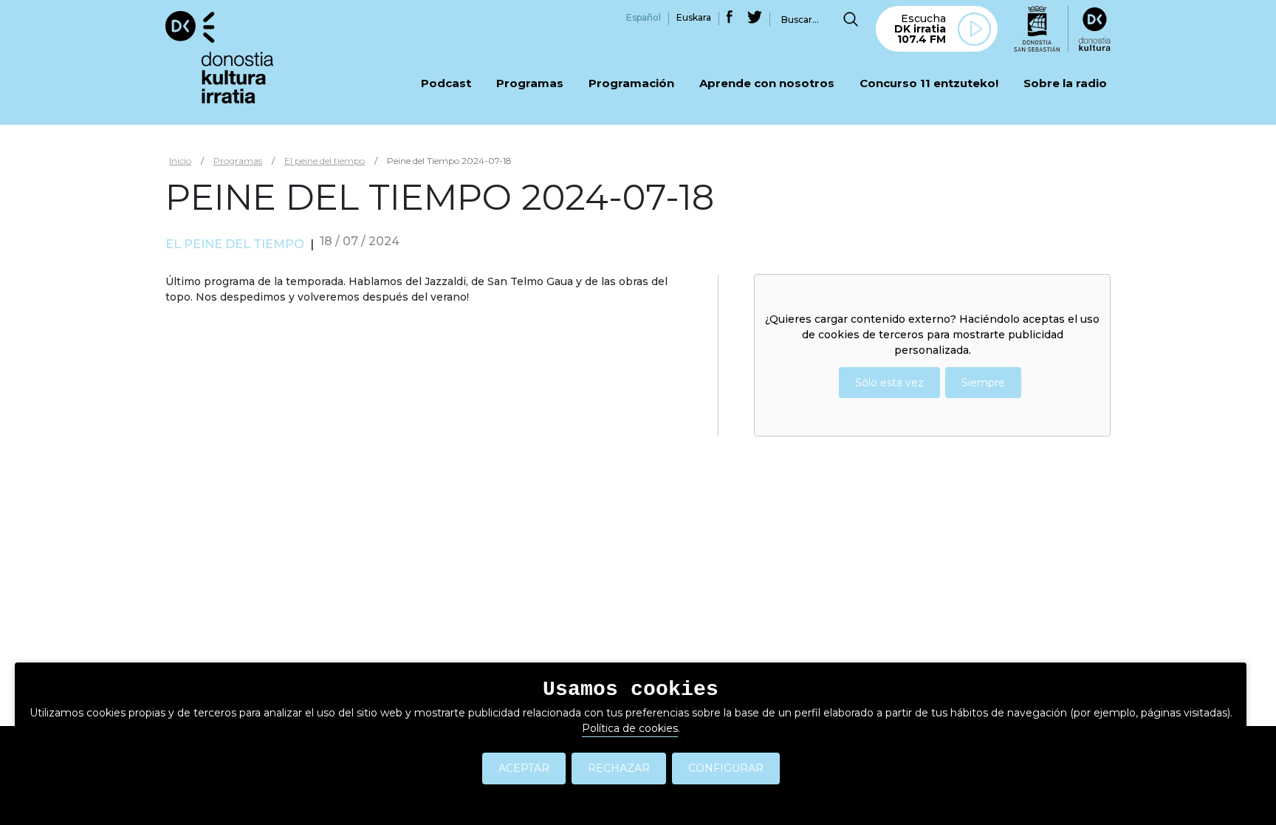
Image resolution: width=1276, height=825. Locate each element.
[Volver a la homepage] (219, 56)
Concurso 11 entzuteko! (929, 84)
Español (643, 17)
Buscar (850, 19)
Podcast (446, 84)
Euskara (693, 17)
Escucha (920, 29)
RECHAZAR (619, 768)
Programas (529, 84)
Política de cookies (630, 728)
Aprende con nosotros (766, 84)
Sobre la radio (1065, 84)
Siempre (983, 382)
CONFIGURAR (726, 768)
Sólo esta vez (889, 382)
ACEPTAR (523, 768)
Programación (631, 84)
